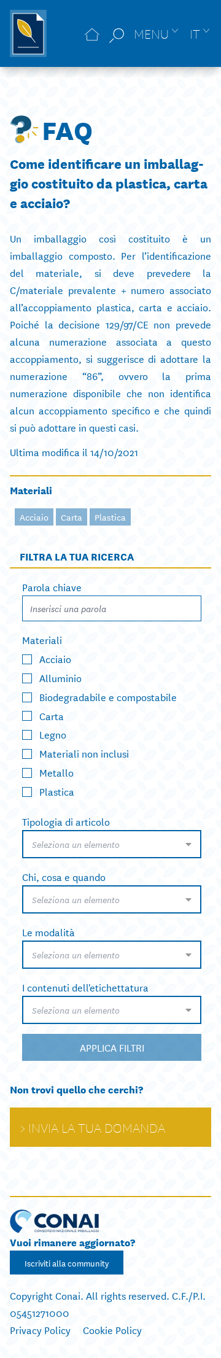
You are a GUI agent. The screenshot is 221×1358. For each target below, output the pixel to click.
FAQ (67, 129)
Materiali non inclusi (84, 753)
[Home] (92, 33)
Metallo (56, 772)
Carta (71, 517)
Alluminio (60, 677)
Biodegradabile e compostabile (108, 696)
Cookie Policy (112, 1329)
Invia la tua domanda (96, 1127)
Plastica (110, 517)
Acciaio (34, 517)
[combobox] (111, 844)
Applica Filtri (112, 1047)
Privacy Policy (40, 1329)
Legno (52, 734)
